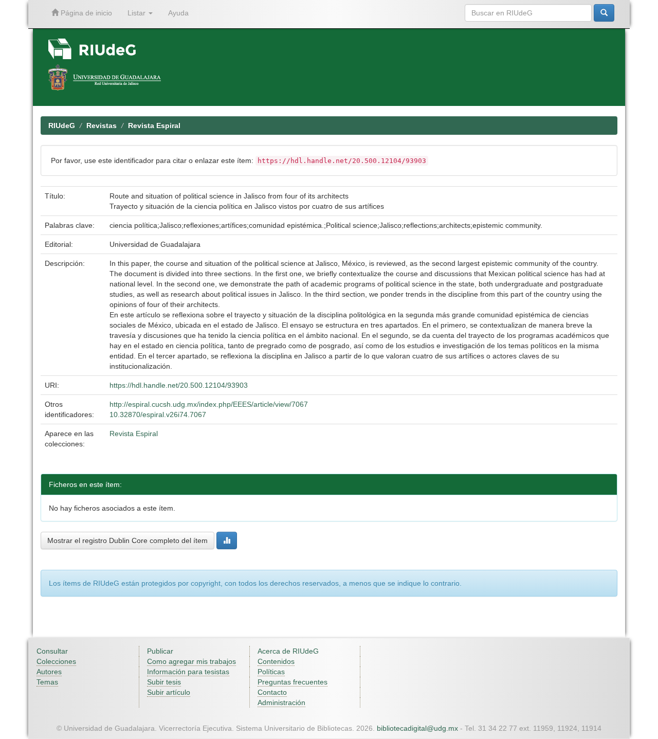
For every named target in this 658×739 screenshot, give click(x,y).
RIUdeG (61, 125)
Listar (137, 13)
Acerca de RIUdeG (288, 651)
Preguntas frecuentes (292, 682)
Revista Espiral (154, 125)
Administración (281, 702)
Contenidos (276, 661)
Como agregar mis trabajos (191, 661)
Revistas (101, 125)
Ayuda (178, 13)
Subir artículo (168, 692)
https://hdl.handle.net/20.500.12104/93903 (178, 385)
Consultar (52, 651)
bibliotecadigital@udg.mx (417, 728)
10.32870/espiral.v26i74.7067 (157, 414)
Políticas (271, 672)
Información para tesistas (188, 672)
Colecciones (56, 661)
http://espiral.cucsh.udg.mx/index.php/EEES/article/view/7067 (208, 404)
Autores (49, 672)
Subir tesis (164, 682)
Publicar (160, 651)
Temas (47, 682)
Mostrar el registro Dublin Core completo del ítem (127, 540)
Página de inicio (85, 13)
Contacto (272, 692)
